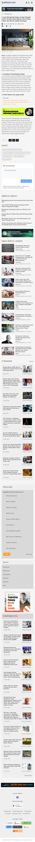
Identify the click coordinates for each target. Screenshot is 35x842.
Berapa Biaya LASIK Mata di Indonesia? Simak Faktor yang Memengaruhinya (12, 368)
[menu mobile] (31, 2)
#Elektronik (6, 567)
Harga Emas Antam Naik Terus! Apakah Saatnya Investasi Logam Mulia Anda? (12, 472)
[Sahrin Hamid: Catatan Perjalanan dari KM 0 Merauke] (27, 687)
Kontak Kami (26, 813)
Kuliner (17, 294)
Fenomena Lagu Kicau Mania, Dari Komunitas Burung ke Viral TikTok (12, 408)
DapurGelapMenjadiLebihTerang (11, 149)
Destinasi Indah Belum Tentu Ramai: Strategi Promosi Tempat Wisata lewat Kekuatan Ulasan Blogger (11, 624)
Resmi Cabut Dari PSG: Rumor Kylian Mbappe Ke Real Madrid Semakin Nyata (24, 281)
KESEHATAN (8, 14)
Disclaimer (8, 813)
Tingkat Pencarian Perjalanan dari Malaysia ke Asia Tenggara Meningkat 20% (24, 304)
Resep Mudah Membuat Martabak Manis (22, 292)
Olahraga (17, 284)
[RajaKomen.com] (26, 823)
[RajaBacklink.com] (9, 823)
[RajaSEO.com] (26, 827)
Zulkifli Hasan (10, 513)
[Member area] (26, 2)
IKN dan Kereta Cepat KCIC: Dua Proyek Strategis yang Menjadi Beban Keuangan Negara (12, 754)
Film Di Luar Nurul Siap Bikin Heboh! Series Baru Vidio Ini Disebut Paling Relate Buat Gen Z (12, 447)
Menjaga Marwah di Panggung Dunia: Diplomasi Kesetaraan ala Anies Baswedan (12, 650)
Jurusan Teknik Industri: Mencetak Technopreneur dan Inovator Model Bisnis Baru (12, 434)
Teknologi (18, 262)
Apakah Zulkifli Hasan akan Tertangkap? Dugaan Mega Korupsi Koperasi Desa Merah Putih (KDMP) (12, 637)
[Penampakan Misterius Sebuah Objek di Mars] (8, 248)
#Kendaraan (6, 570)
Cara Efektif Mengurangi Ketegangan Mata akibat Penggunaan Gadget (15, 205)
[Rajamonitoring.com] (9, 827)
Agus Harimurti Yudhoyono (13, 536)
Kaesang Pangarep (11, 496)
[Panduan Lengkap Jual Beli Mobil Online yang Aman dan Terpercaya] (27, 459)
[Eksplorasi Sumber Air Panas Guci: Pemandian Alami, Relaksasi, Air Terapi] (8, 328)
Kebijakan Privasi (17, 813)
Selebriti (17, 341)
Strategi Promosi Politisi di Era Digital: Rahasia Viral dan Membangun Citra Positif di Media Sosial (12, 729)
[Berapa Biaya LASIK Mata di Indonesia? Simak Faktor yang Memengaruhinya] (27, 369)
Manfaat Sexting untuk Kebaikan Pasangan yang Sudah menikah (23, 269)
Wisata (17, 307)
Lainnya (31, 361)
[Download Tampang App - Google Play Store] (17, 805)
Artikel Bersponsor (18, 811)
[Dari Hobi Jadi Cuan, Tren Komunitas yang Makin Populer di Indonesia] (27, 395)
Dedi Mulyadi (10, 525)
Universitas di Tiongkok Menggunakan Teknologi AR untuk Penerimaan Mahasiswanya (23, 258)
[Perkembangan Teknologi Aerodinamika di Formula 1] (8, 317)
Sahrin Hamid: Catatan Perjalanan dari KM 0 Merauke (11, 687)
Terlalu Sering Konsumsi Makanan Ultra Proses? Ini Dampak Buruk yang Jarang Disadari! (17, 223)
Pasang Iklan (27, 811)
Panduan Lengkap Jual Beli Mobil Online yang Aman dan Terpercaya (12, 459)
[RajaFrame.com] (17, 823)
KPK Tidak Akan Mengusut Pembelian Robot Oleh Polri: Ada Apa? (12, 766)
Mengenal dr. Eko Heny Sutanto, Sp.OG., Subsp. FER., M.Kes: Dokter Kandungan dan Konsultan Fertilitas (16, 102)
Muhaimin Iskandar (11, 507)
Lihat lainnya (28, 775)
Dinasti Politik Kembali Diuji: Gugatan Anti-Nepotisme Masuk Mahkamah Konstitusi (11, 662)
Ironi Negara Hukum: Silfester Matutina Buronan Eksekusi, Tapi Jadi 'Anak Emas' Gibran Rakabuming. (12, 675)
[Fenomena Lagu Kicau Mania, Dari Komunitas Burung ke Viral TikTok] (27, 408)
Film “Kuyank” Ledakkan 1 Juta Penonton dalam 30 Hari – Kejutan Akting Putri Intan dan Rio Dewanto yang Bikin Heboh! (12, 421)
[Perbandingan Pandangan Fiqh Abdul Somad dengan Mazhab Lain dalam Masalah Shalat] (8, 351)
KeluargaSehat (6, 159)
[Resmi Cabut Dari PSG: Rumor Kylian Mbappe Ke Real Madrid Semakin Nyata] (8, 282)
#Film (4, 585)
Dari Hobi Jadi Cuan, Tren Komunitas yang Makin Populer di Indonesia (11, 395)
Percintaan (18, 273)
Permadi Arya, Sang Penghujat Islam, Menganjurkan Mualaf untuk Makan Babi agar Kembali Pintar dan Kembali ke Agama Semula (12, 701)
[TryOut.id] (17, 831)
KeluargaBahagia (19, 156)
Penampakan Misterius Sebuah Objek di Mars (22, 246)
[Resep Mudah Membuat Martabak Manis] (8, 293)
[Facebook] (17, 797)
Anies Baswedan (10, 548)
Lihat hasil (29, 554)
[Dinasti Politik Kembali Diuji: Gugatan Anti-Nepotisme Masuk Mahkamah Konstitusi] (27, 662)
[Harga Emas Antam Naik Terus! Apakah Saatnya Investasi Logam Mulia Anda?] (27, 472)
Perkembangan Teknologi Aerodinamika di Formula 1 (23, 315)
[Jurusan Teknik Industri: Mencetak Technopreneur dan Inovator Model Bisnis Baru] (27, 434)
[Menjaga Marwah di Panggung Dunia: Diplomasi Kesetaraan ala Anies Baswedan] (27, 650)
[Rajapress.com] (17, 827)
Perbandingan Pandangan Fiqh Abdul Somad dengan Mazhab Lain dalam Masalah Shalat (23, 349)
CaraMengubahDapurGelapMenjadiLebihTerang (16, 153)
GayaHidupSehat (7, 156)
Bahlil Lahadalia (10, 501)
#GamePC (5, 582)
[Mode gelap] (29, 2)
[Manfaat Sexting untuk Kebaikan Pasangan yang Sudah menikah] (8, 271)
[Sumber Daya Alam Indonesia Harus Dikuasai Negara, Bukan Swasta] (27, 741)
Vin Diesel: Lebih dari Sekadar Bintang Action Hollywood (22, 337)
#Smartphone (7, 574)
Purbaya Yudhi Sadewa (12, 519)
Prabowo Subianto (11, 542)
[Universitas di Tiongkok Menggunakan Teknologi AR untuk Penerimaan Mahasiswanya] (8, 259)
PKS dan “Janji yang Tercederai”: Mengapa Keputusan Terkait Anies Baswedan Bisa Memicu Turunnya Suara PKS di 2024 (12, 716)
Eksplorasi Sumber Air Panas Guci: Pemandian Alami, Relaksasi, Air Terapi (24, 326)
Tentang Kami (7, 811)
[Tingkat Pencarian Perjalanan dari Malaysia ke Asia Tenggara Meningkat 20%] (8, 305)
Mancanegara (18, 249)
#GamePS (5, 578)
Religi (17, 353)
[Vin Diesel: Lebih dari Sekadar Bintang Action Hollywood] (8, 339)
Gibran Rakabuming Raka (13, 531)
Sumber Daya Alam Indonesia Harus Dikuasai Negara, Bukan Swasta (13, 741)
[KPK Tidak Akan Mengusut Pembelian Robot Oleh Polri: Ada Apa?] (27, 766)
